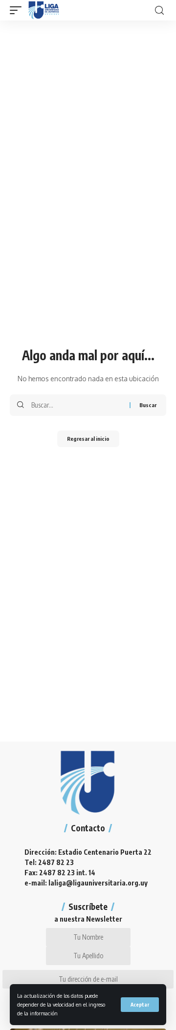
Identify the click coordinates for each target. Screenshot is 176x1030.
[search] (159, 10)
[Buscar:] (77, 405)
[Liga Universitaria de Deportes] (43, 10)
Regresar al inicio (88, 438)
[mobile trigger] (18, 10)
